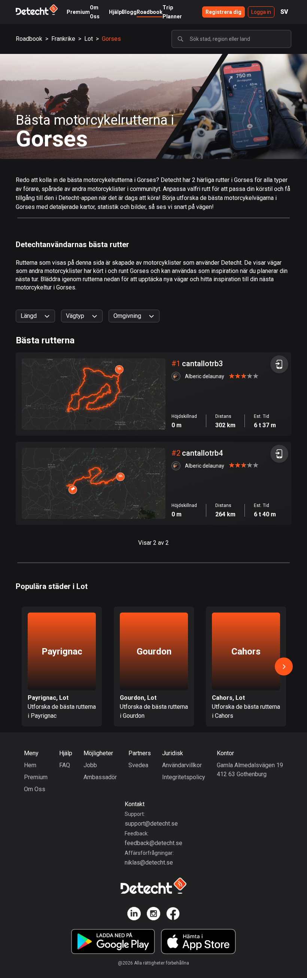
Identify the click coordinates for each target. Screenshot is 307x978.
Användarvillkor (182, 765)
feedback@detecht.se (153, 843)
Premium (78, 12)
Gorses (111, 38)
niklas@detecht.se (149, 862)
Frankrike (63, 38)
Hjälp (115, 12)
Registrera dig (223, 12)
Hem (30, 765)
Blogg (129, 12)
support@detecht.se (151, 823)
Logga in (261, 12)
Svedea (138, 765)
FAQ (64, 765)
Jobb (90, 765)
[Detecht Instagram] (153, 915)
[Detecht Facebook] (173, 915)
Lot (88, 38)
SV (284, 11)
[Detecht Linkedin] (134, 915)
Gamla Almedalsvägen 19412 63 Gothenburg (250, 770)
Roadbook (149, 12)
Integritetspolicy (183, 777)
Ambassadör (100, 777)
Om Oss (34, 789)
